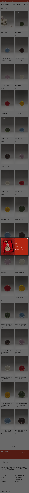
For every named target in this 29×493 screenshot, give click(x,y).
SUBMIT (21, 247)
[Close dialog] (27, 239)
